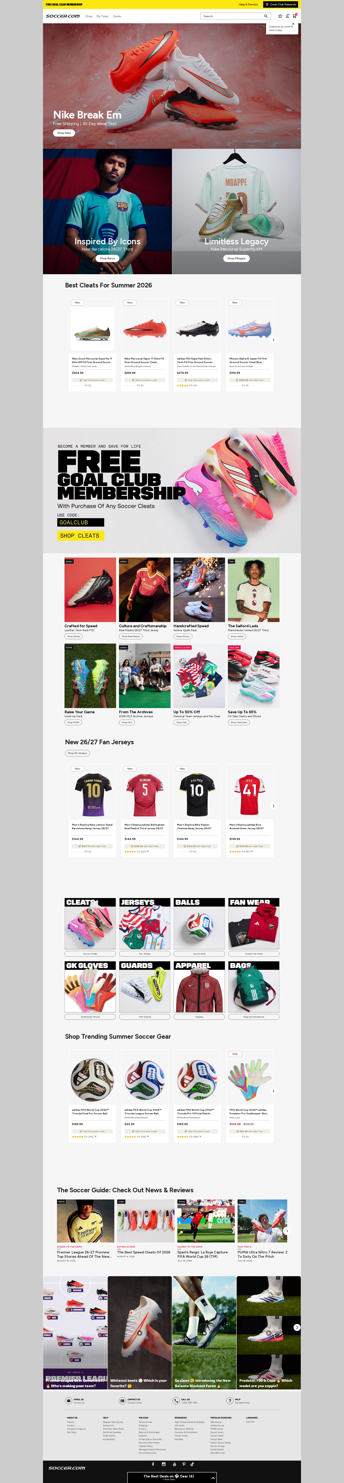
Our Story (72, 1432)
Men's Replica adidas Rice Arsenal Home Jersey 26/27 (247, 826)
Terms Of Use (145, 1422)
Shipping (143, 1425)
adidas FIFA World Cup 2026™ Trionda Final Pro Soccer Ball (90, 1111)
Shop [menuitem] (88, 16)
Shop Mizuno (183, 636)
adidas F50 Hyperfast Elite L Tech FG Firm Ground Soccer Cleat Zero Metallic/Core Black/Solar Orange (194, 360)
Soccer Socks (217, 1432)
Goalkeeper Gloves (90, 1017)
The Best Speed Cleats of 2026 (143, 1252)
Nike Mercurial (217, 1452)
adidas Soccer (217, 1425)
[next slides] (287, 1231)
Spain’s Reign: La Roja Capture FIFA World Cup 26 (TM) (202, 1254)
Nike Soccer (216, 1422)
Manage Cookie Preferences (152, 1449)
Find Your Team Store (113, 1428)
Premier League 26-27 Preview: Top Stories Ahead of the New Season (83, 1254)
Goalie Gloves (217, 1449)
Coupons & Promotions (186, 1432)
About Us (72, 1417)
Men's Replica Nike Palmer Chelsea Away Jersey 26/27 (194, 826)
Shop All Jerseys (77, 753)
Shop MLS (127, 722)
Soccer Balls (199, 954)
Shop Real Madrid (131, 636)
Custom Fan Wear (254, 954)
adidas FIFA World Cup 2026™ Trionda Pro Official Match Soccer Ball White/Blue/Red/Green (195, 1111)
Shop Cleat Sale (239, 722)
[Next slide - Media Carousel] (297, 1327)
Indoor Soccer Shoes (221, 1442)
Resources (181, 1417)
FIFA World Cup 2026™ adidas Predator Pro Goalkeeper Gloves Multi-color (250, 1111)
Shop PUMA (73, 722)
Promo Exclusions (147, 1452)
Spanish (250, 1421)
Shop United (237, 636)
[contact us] (66, 1470)
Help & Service (248, 4)
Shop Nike (64, 133)
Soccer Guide (181, 1435)
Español (143, 1435)
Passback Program (76, 1428)
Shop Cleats (172, 490)
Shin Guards (145, 1017)
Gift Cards (179, 1425)
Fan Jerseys (144, 954)
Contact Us (108, 1425)
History (70, 1422)
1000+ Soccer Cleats (60, 4)
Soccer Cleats (90, 954)
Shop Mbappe (236, 258)
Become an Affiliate (184, 1428)
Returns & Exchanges (149, 1432)
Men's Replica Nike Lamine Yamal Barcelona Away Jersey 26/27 (92, 826)
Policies (143, 1417)
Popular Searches (221, 1417)
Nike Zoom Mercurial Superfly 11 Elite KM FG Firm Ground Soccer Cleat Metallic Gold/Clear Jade (92, 360)
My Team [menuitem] (103, 16)
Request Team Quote (113, 1422)
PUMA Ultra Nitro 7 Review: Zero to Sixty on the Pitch (265, 1254)
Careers (71, 1425)
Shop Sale (181, 722)
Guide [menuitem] (117, 16)
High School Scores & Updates (189, 1422)
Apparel (199, 1017)
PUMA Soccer (217, 1428)
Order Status (109, 1435)
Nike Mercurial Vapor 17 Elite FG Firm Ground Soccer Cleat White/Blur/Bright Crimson (144, 360)
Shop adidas (73, 636)
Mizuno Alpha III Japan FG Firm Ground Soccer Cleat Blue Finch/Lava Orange (248, 360)
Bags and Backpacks (254, 1017)
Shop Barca (107, 258)
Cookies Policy (146, 1446)
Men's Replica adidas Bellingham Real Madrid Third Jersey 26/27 (144, 826)
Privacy (142, 1428)
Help (105, 1417)
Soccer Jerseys (218, 1446)
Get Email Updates (112, 1432)
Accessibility (109, 1439)
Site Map (179, 1439)
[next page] (273, 339)
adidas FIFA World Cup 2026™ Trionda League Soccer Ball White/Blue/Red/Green (143, 1111)
